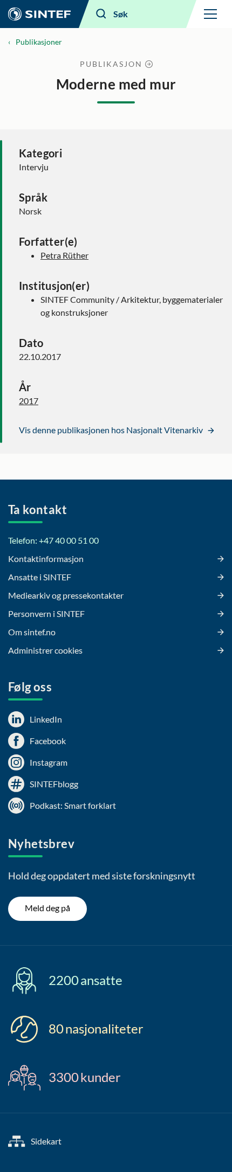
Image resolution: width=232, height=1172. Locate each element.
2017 (28, 401)
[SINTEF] (39, 14)
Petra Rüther (64, 255)
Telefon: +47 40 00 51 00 (53, 540)
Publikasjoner (39, 41)
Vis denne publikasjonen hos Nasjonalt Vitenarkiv (111, 430)
